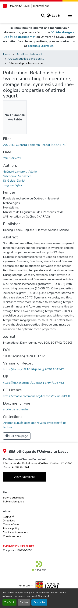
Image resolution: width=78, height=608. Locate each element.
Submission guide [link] (13, 501)
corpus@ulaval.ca (40, 46)
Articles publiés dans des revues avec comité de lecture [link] (26, 59)
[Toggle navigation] (69, 15)
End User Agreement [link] (15, 532)
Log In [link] (56, 16)
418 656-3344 (20, 467)
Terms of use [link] (11, 524)
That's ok (9, 602)
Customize (39, 602)
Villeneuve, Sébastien (17, 176)
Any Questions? (24, 477)
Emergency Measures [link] (18, 546)
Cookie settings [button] (12, 536)
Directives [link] (9, 520)
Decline (24, 602)
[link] (39, 145)
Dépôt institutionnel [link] (29, 54)
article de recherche (16, 409)
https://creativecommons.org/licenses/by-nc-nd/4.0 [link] (36, 396)
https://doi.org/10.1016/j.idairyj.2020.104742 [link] (33, 369)
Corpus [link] (8, 516)
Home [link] (7, 54)
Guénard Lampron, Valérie (20, 172)
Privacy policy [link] (11, 528)
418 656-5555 (23, 550)
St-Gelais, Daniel (14, 181)
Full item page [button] (18, 436)
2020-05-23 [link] (12, 158)
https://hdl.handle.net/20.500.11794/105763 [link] (33, 383)
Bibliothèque (41, 6)
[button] (43, 15)
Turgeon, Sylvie (13, 185)
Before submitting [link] (13, 497)
